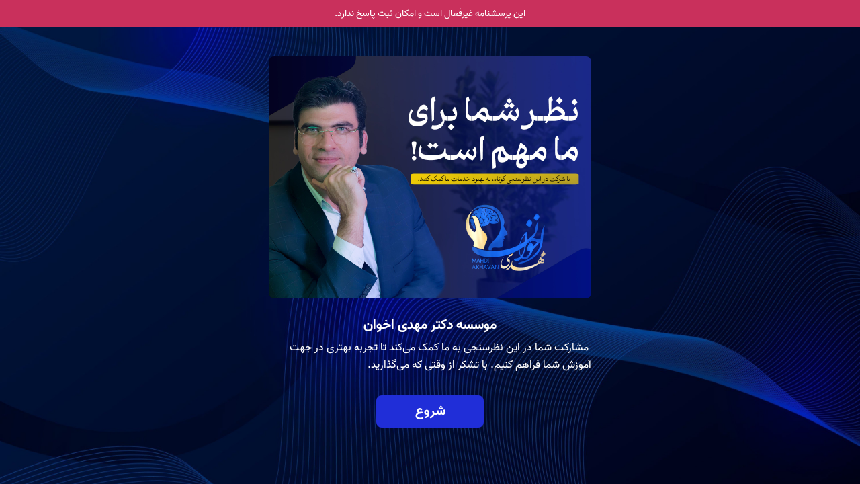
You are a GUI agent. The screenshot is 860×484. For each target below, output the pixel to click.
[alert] (430, 13)
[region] (430, 194)
